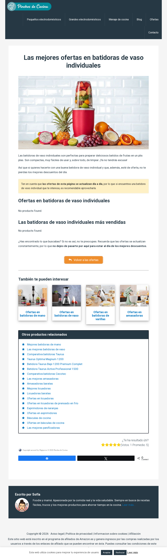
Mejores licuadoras (39, 388)
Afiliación (135, 533)
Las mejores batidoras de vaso (46, 349)
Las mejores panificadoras (43, 427)
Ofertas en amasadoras (134, 313)
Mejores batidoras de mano (44, 344)
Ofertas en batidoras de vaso (66, 313)
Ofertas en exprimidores (42, 413)
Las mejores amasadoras (43, 378)
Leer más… (129, 504)
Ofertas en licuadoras (40, 398)
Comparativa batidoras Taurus (45, 354)
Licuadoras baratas (39, 393)
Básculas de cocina (39, 418)
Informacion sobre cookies (110, 533)
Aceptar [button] (106, 552)
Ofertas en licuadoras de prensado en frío (52, 403)
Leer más (132, 552)
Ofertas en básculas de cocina (45, 422)
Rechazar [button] (120, 552)
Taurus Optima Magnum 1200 (45, 359)
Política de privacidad (79, 533)
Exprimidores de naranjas (42, 408)
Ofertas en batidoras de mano (32, 313)
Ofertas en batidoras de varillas (100, 315)
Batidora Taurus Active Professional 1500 (52, 369)
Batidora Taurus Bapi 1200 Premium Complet (54, 364)
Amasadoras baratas (40, 383)
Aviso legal (57, 533)
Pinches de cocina (31, 6)
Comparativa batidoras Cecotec (46, 373)
